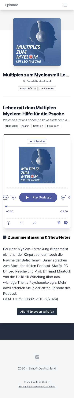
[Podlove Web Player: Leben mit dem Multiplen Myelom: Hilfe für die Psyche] (37, 181)
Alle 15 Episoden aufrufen (37, 311)
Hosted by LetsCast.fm (37, 382)
